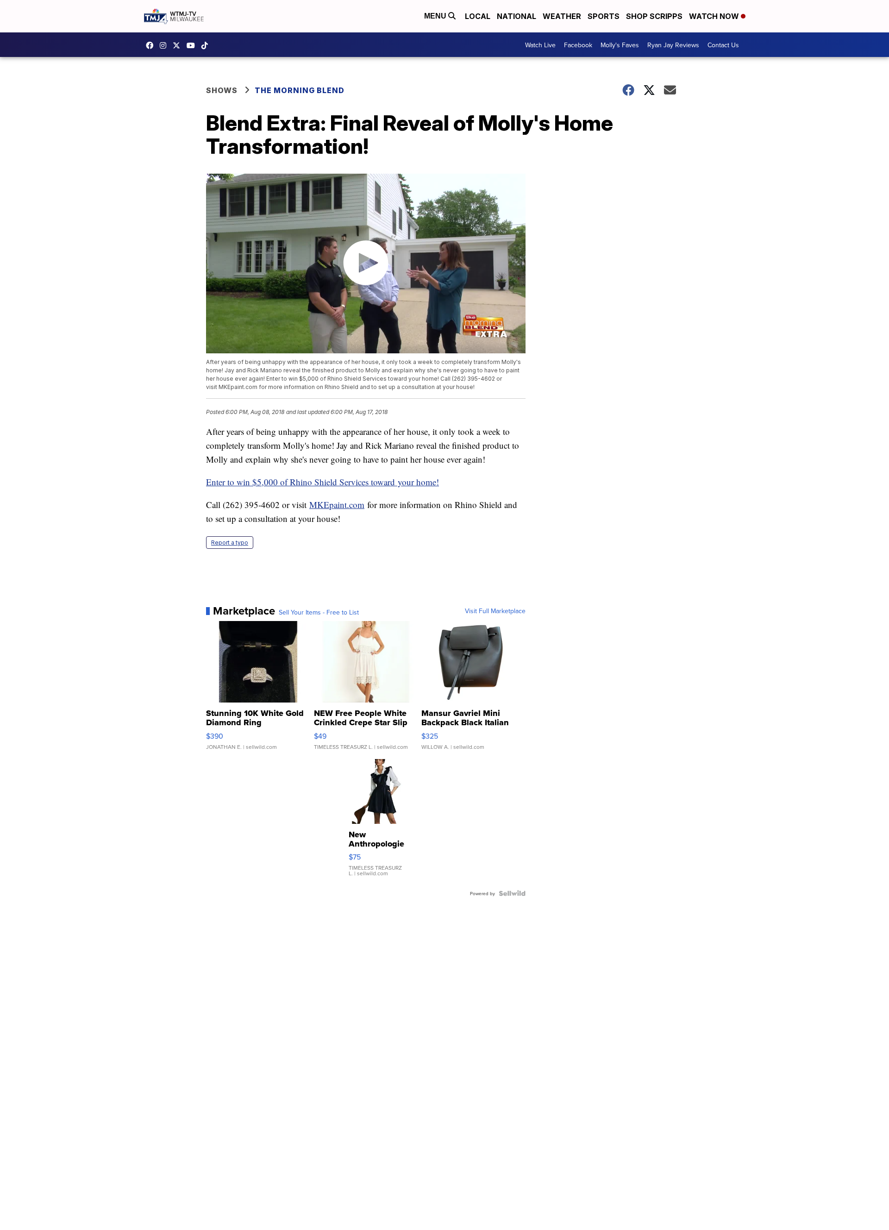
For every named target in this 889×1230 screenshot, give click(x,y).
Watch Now (715, 16)
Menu (436, 16)
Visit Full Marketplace (495, 611)
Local (477, 16)
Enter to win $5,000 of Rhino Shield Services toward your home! (322, 482)
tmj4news (165, 45)
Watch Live (540, 45)
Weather (562, 16)
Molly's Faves (620, 45)
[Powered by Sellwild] (512, 893)
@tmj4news (207, 45)
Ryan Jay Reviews (673, 45)
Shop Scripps (654, 16)
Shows (222, 90)
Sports (604, 16)
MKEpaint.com (336, 504)
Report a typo (229, 542)
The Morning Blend (299, 90)
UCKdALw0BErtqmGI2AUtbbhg (193, 45)
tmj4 (152, 45)
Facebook (578, 45)
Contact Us (723, 45)
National (516, 16)
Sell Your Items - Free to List (319, 612)
